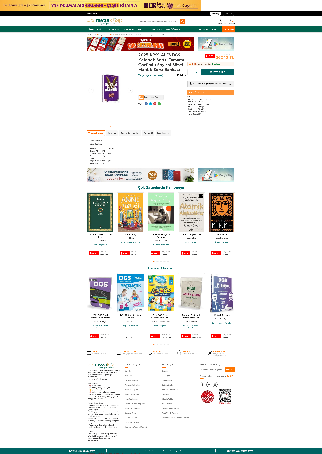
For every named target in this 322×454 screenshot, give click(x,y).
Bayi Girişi (128, 371)
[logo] (104, 21)
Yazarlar (203, 29)
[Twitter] (208, 384)
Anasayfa (93, 35)
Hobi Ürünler (172, 29)
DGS (113, 35)
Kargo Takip (92, 13)
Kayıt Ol (230, 369)
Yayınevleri (216, 29)
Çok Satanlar (127, 29)
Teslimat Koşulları (132, 380)
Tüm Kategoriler (96, 29)
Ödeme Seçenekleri (129, 133)
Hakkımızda (167, 403)
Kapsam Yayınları (130, 326)
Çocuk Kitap (158, 29)
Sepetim (165, 394)
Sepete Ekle (217, 72)
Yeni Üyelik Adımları (170, 413)
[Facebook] (202, 384)
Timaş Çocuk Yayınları (130, 242)
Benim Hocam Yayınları (222, 323)
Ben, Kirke (222, 234)
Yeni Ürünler (167, 380)
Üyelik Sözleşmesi (132, 394)
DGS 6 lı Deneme (222, 315)
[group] (111, 88)
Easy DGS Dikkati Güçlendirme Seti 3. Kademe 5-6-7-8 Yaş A (161, 316)
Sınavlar (107, 35)
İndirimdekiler (167, 385)
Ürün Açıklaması (95, 133)
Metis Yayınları (100, 245)
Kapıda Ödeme (131, 417)
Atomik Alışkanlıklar (191, 234)
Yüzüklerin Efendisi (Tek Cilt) (100, 235)
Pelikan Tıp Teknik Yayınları (100, 327)
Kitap (100, 35)
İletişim (165, 371)
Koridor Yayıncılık (161, 245)
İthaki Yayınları (222, 242)
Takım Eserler (143, 29)
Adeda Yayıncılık (161, 326)
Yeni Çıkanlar (112, 29)
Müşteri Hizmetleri (170, 389)
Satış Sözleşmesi (131, 399)
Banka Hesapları (131, 389)
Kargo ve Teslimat (132, 422)
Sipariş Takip (167, 399)
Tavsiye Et (148, 133)
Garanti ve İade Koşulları (135, 403)
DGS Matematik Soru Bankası (130, 316)
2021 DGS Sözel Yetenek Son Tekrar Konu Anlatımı (100, 316)
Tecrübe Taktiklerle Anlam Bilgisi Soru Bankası (191, 316)
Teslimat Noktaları (132, 385)
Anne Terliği (131, 234)
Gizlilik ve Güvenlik (132, 408)
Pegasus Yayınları (191, 242)
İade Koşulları (163, 133)
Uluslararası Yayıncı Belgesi (136, 427)
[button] (110, 126)
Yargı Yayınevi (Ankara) (150, 75)
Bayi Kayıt (129, 375)
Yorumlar (112, 133)
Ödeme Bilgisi (130, 413)
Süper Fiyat (229, 29)
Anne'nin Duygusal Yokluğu (161, 235)
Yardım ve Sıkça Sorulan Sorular (175, 417)
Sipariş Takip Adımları (171, 408)
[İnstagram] (215, 384)
